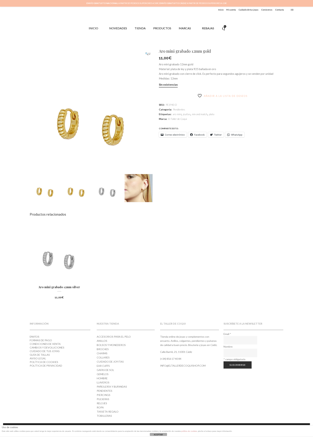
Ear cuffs (103, 365)
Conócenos (266, 9)
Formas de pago (41, 340)
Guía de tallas (40, 354)
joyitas (186, 114)
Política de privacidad (46, 365)
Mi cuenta (231, 9)
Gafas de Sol (105, 369)
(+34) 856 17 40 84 (170, 358)
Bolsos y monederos (111, 344)
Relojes (102, 403)
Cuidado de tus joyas (248, 9)
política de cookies (189, 431)
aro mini (177, 114)
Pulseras (103, 399)
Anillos (102, 340)
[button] (148, 53)
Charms (102, 353)
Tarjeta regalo (107, 411)
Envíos (34, 336)
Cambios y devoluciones (47, 347)
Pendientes (179, 109)
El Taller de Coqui (177, 118)
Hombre (102, 378)
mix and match (199, 114)
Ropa (100, 407)
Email (227, 333)
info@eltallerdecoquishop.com (183, 365)
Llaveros (103, 382)
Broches (103, 349)
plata (211, 114)
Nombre (228, 346)
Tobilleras (104, 415)
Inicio (221, 9)
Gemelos (102, 374)
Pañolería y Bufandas (112, 386)
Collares (103, 357)
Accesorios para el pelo (114, 336)
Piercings (103, 394)
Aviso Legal (38, 358)
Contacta (279, 9)
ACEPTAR (158, 435)
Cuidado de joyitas (110, 361)
